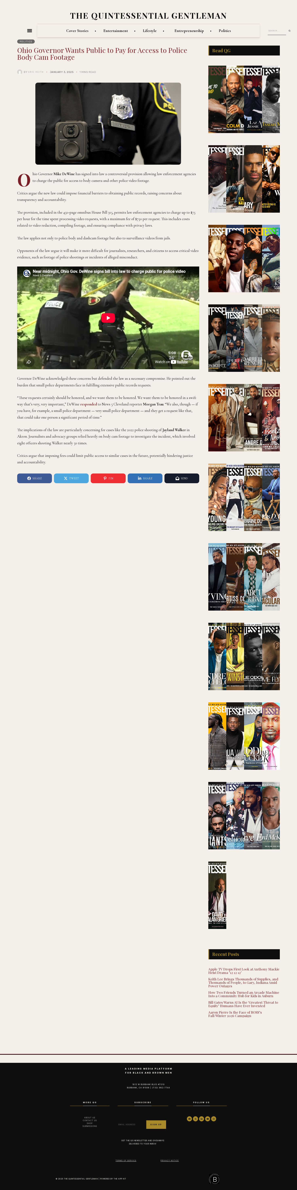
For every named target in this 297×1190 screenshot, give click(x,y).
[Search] (291, 31)
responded (88, 404)
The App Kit (120, 1179)
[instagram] (213, 1118)
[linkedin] (201, 1118)
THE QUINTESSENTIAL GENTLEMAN (148, 15)
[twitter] (195, 1118)
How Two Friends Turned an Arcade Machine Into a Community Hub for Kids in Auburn (243, 994)
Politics (26, 41)
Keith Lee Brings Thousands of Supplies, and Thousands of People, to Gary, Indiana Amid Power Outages (243, 982)
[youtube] (207, 1118)
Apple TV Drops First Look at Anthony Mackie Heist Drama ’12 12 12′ (243, 971)
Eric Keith (36, 72)
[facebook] (189, 1118)
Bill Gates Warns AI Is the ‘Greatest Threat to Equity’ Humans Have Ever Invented (243, 1004)
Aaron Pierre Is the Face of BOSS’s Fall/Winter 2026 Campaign (235, 1014)
